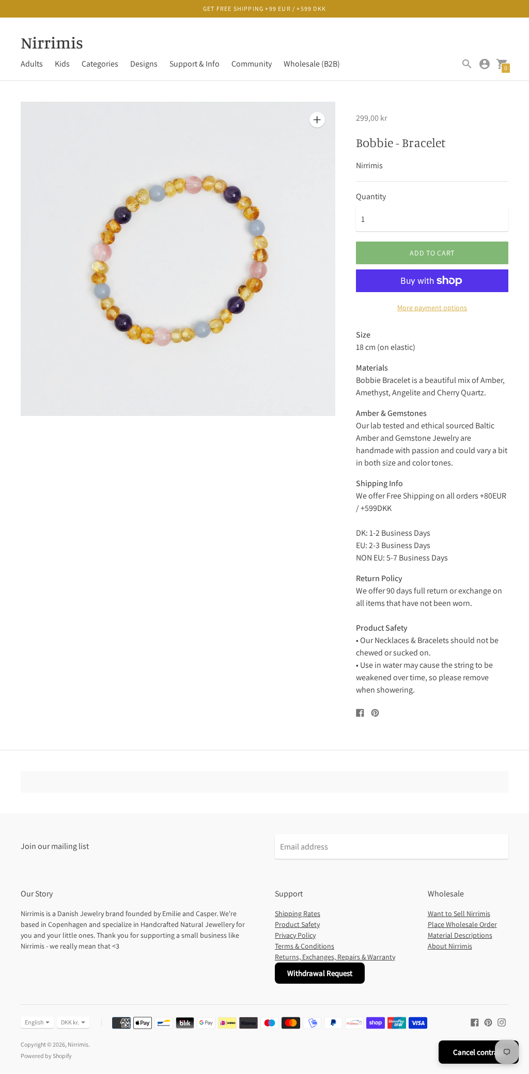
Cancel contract (478, 1052)
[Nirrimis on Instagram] (501, 1021)
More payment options (432, 307)
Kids (62, 63)
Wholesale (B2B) (312, 63)
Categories (100, 63)
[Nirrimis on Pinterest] (488, 1021)
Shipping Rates (297, 913)
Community (251, 63)
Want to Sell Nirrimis (459, 913)
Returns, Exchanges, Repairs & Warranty (335, 956)
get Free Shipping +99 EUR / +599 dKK (264, 8)
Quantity (371, 196)
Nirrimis (78, 1044)
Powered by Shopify (46, 1056)
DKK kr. (70, 1022)
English (34, 1022)
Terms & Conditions (304, 946)
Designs (144, 63)
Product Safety (297, 924)
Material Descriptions (460, 935)
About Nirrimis (450, 946)
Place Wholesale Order (462, 924)
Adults (32, 63)
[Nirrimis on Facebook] (475, 1021)
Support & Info (194, 63)
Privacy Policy (295, 935)
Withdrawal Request (319, 973)
